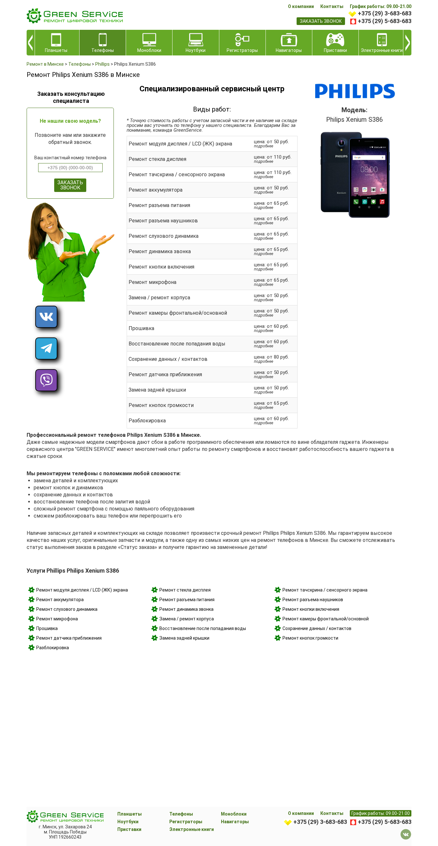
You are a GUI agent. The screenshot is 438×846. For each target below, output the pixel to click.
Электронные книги (191, 829)
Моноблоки (234, 814)
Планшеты (129, 814)
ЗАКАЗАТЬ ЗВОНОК (70, 185)
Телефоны (181, 814)
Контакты (331, 6)
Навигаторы (235, 821)
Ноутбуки (128, 821)
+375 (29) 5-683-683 (384, 21)
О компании (301, 6)
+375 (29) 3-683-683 (384, 13)
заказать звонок (321, 21)
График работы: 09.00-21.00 (380, 6)
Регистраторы (185, 821)
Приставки (129, 829)
